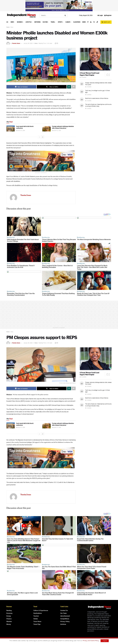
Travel (53, 22)
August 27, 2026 (21, 130)
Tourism (36, 616)
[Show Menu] (7, 22)
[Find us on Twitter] (94, 22)
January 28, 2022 (28, 43)
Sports (60, 22)
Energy (8, 616)
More (84, 22)
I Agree (104, 640)
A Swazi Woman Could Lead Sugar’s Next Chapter (89, 74)
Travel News (37, 621)
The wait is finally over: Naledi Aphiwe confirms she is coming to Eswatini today (98, 105)
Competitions (64, 619)
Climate (67, 22)
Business (20, 22)
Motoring (37, 22)
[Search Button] (65, 15)
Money (8, 624)
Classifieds (76, 22)
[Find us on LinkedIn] (90, 22)
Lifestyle (28, 22)
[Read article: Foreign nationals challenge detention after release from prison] (46, 128)
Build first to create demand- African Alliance (96, 98)
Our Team (63, 613)
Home (7, 27)
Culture (45, 22)
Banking (9, 610)
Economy (9, 613)
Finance (9, 619)
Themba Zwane (16, 43)
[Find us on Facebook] (87, 22)
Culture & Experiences (40, 610)
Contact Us (64, 610)
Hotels (35, 619)
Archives (63, 624)
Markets (9, 621)
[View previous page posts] (39, 137)
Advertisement (65, 616)
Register (109, 15)
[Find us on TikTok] (97, 22)
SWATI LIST (106, 22)
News (12, 22)
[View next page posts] (42, 137)
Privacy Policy (65, 621)
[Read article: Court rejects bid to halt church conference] (10, 128)
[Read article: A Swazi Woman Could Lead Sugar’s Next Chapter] (96, 59)
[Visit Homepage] (21, 15)
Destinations (37, 613)
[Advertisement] (59, 313)
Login (101, 15)
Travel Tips (36, 624)
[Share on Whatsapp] (69, 86)
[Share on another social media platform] (74, 86)
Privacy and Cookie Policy (91, 640)
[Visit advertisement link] (59, 5)
